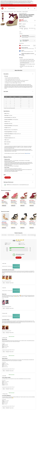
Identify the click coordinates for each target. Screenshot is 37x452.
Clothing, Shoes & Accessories (17, 0)
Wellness (24, 1)
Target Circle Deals (19, 3)
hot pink (30, 28)
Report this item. (27, 153)
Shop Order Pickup (27, 3)
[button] (21, 18)
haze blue (27, 28)
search (25, 8)
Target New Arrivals (2, 0)
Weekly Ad (23, 3)
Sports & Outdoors (18, 1)
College (10, 0)
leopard (32, 28)
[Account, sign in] (30, 8)
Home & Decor (23, 0)
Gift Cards (23, 2)
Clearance (5, 3)
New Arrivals (7, 3)
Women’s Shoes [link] (18, 234)
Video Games (8, 2)
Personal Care (14, 1)
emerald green (25, 28)
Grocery (3, 1)
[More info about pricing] (35, 20)
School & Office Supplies (29, 1)
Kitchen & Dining (27, 0)
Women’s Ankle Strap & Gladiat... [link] (32, 234)
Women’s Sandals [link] (4, 234)
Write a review (18, 257)
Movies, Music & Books (13, 2)
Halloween (12, 0)
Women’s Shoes (19, 11)
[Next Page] (35, 25)
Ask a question (7, 177)
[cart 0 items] (35, 8)
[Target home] (2, 8)
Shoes (15, 11)
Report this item (21, 43)
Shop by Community (26, 2)
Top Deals (16, 3)
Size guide (24, 23)
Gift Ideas (20, 2)
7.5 (21, 25)
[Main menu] (6, 8)
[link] (21, 18)
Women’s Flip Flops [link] (23, 234)
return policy (8, 171)
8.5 (22, 25)
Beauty (12, 1)
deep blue (22, 28)
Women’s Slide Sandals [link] (11, 234)
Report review (11, 282)
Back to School (7, 0)
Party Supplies (17, 2)
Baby (10, 1)
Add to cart (21, 33)
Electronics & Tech (4, 2)
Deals (3, 3)
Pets (21, 1)
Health (22, 1)
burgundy (20, 28)
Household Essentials (7, 1)
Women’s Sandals (25, 11)
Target (2, 11)
